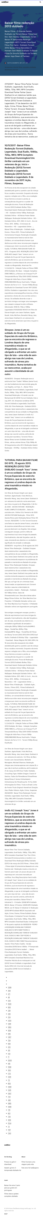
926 (9, 1044)
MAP (6, 1214)
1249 (9, 1024)
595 (9, 1034)
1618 (9, 1030)
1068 (9, 1107)
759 (9, 1040)
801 (9, 1113)
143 (9, 1054)
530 (9, 1001)
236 (9, 1014)
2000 (10, 1060)
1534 (9, 1123)
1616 (9, 1120)
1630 (9, 1004)
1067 (9, 1093)
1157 (9, 1130)
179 (9, 1110)
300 (9, 1070)
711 (9, 1080)
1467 (9, 1037)
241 (9, 1050)
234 (9, 1017)
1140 (9, 1133)
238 (9, 1010)
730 (9, 1116)
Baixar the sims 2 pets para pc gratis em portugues (12, 1187)
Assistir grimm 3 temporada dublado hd (12, 1169)
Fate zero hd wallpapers (30, 1168)
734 (9, 1097)
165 (9, 1063)
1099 (9, 987)
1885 (9, 1103)
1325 (9, 1090)
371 (9, 994)
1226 (9, 1077)
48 (9, 997)
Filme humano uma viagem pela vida (28, 1163)
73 (9, 1126)
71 (8, 1057)
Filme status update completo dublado (11, 1195)
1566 (9, 1067)
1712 (9, 1073)
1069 (9, 1087)
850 (9, 1083)
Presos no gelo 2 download (10, 1163)
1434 (9, 1020)
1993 (9, 1027)
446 (9, 1100)
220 (9, 1047)
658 (9, 1007)
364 (9, 991)
